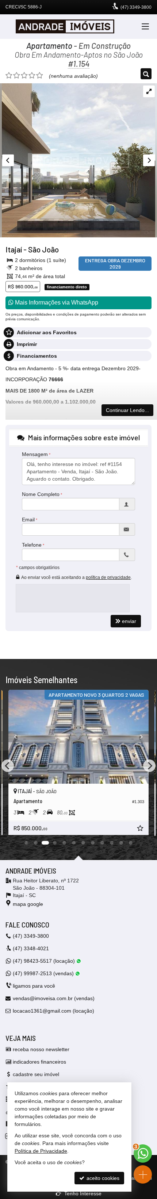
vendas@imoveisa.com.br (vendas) (54, 998)
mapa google (28, 904)
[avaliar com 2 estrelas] (16, 75)
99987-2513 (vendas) (44, 973)
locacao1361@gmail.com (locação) (53, 1011)
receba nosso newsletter (41, 1049)
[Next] (138, 736)
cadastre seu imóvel (36, 1074)
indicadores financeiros (39, 1062)
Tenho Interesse (82, 1193)
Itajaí (13, 249)
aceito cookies (102, 1178)
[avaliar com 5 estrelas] (39, 75)
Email (28, 519)
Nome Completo (41, 494)
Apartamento (49, 45)
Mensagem (35, 454)
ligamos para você (34, 986)
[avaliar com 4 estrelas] (31, 75)
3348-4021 (31, 948)
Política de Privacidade (41, 1151)
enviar (129, 621)
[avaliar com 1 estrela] (8, 75)
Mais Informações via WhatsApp (56, 302)
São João (43, 249)
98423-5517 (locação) (44, 961)
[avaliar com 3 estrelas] (24, 75)
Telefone (32, 545)
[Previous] (19, 736)
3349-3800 (136, 7)
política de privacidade (108, 577)
